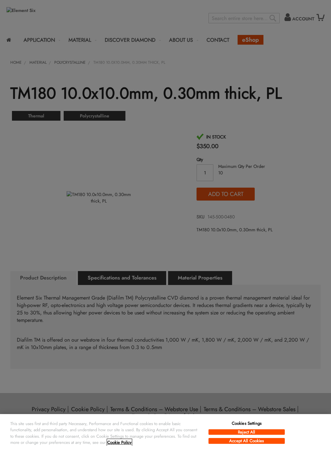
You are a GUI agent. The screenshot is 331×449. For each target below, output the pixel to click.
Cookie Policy (119, 442)
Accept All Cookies (246, 441)
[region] (165, 431)
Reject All (246, 432)
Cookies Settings (247, 423)
